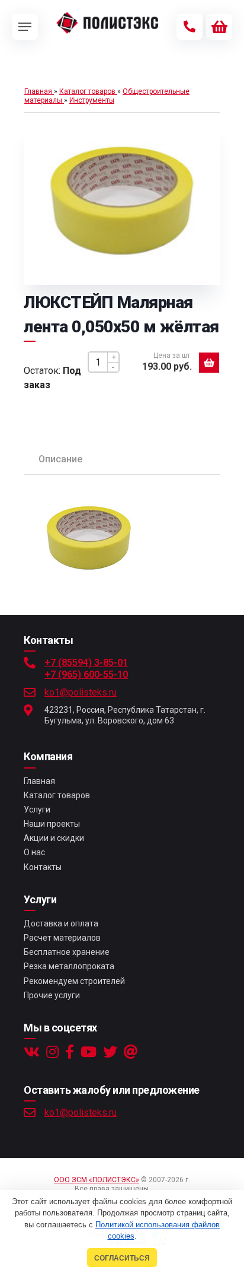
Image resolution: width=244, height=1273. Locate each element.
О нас (34, 852)
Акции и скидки (54, 838)
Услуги (37, 809)
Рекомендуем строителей (74, 981)
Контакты (43, 867)
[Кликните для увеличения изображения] (122, 202)
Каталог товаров (57, 795)
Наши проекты (52, 823)
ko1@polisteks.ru (80, 692)
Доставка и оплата (61, 923)
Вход (160, 1189)
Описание (60, 459)
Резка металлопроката (69, 966)
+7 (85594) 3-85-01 (86, 662)
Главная (39, 781)
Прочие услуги (52, 995)
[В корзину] (209, 362)
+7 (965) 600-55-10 (86, 674)
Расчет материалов (62, 937)
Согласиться (122, 1258)
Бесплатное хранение (67, 952)
